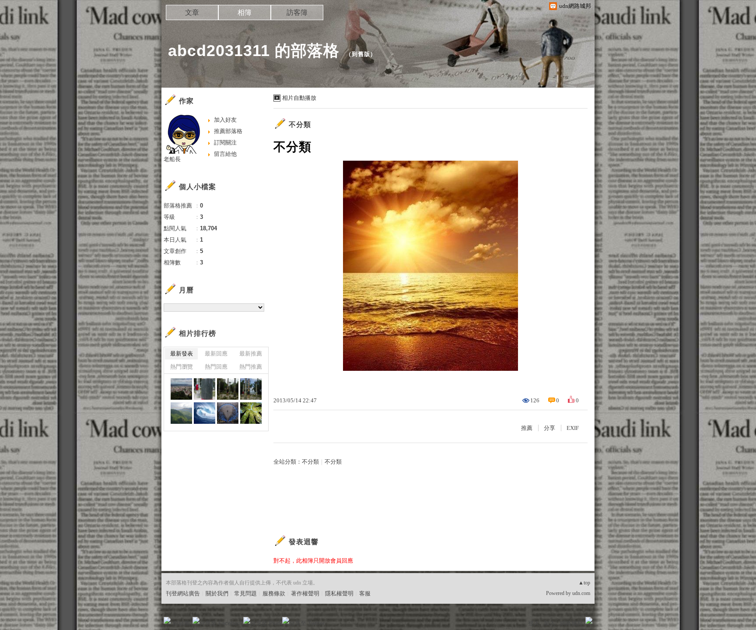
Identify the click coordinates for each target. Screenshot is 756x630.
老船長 (172, 159)
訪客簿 (297, 12)
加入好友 (225, 119)
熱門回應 (216, 366)
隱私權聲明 (339, 593)
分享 (549, 428)
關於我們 (217, 593)
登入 (533, 623)
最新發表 (181, 353)
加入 (549, 623)
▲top (584, 583)
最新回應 (216, 353)
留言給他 (225, 154)
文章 (192, 12)
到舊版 (361, 54)
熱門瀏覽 (181, 366)
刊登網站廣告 (183, 593)
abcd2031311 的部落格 (254, 51)
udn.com (581, 593)
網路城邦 (571, 623)
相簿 (245, 12)
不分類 (300, 124)
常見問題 (245, 593)
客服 (365, 593)
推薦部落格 (228, 131)
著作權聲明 (305, 593)
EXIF (573, 428)
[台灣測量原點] (181, 389)
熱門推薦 (250, 366)
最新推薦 (250, 353)
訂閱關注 (225, 142)
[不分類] (181, 413)
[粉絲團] (167, 620)
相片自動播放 (299, 98)
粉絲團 (181, 623)
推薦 (526, 428)
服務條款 (273, 593)
